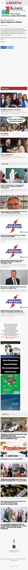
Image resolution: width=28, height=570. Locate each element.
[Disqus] (14, 68)
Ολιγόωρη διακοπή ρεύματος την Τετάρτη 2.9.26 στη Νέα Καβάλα (13, 235)
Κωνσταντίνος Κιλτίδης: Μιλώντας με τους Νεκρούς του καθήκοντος (13, 287)
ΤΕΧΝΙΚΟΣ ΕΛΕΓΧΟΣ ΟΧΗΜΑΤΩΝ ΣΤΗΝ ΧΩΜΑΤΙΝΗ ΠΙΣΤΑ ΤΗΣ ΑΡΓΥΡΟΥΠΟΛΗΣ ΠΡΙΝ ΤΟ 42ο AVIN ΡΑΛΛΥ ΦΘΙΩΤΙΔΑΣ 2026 (14, 436)
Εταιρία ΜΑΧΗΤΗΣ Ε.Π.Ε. (21, 558)
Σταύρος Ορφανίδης (14, 560)
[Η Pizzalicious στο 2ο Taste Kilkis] (14, 449)
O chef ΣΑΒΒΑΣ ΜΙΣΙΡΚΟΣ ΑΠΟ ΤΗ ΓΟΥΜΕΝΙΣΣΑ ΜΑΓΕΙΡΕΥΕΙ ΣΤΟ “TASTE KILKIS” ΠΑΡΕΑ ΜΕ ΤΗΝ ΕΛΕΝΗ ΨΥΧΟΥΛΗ (13, 526)
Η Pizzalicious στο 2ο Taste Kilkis (12, 459)
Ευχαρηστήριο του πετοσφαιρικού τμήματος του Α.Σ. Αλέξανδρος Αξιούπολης (14, 212)
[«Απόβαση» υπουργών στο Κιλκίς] (14, 100)
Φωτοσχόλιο (4, 133)
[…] (18, 113)
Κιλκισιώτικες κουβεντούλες (7, 20)
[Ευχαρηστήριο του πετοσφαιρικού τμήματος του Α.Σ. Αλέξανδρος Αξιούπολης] (14, 202)
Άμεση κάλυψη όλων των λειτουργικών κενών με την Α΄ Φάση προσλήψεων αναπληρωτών (12, 186)
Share (4, 47)
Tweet (11, 47)
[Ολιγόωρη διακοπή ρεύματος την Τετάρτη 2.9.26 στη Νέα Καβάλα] (14, 225)
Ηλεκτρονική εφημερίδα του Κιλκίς (8, 558)
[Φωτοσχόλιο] (14, 123)
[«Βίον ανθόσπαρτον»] (14, 145)
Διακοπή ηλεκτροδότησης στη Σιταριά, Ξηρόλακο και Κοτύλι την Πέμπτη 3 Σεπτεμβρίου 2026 (12, 261)
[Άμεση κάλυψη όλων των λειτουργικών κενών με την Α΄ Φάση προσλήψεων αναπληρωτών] (14, 175)
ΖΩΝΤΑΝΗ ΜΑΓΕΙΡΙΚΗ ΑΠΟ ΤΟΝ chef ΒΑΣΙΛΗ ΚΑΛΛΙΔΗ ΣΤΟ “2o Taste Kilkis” (14, 480)
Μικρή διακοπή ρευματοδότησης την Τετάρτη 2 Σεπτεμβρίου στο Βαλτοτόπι (12, 311)
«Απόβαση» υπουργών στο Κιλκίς (11, 109)
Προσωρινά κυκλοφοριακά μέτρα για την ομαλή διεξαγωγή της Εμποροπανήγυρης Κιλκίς (13, 502)
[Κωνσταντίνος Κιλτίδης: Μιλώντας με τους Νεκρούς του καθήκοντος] (14, 277)
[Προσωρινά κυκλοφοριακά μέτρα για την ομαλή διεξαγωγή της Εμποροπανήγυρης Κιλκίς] (14, 491)
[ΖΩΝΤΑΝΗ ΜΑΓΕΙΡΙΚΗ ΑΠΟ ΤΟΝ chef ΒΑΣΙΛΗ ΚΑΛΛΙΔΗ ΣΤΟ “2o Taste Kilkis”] (14, 469)
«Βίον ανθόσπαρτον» (7, 154)
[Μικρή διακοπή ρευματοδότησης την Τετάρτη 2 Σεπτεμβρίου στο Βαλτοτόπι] (14, 301)
